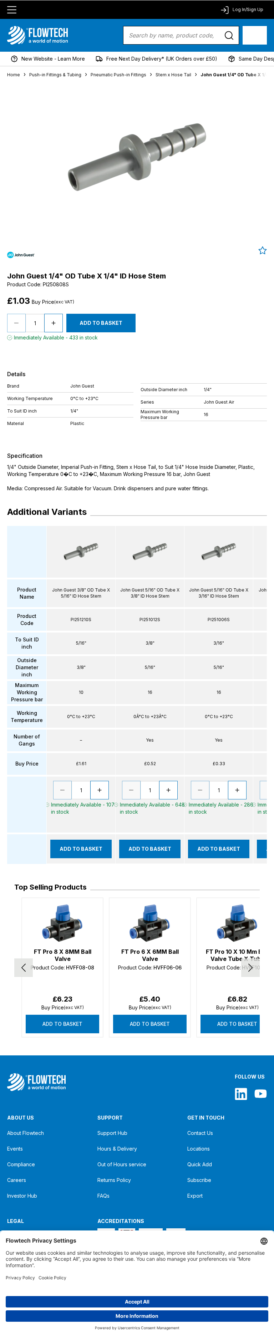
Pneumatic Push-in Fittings (118, 74)
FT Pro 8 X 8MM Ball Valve (62, 955)
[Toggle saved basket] (262, 250)
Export (195, 1196)
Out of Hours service (121, 1164)
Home (13, 74)
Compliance (21, 1164)
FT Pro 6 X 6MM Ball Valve (150, 955)
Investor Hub (22, 1196)
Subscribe (199, 1180)
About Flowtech (25, 1133)
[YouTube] (260, 1093)
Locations (198, 1149)
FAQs (103, 1196)
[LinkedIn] (241, 1093)
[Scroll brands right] (250, 967)
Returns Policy (114, 1180)
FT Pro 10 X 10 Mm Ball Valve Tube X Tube (237, 955)
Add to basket (62, 1024)
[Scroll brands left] (23, 967)
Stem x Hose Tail (173, 74)
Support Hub (112, 1133)
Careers (16, 1180)
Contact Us (200, 1133)
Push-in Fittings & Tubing (55, 74)
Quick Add (199, 1164)
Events (15, 1149)
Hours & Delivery (117, 1149)
